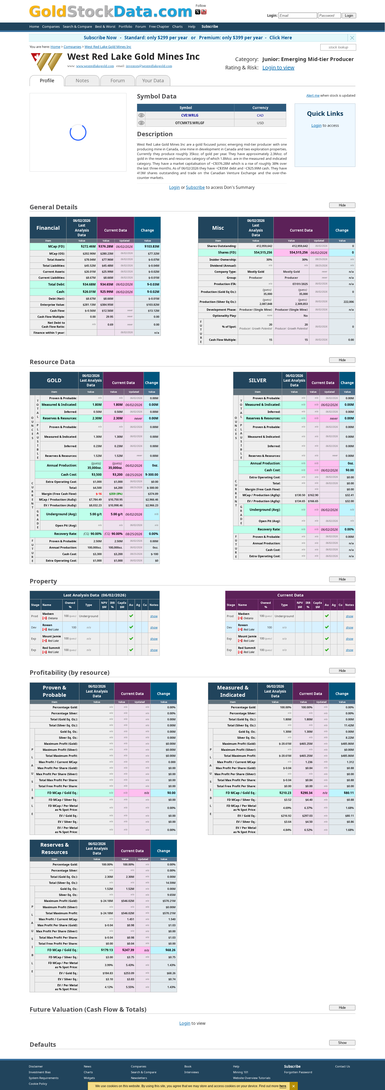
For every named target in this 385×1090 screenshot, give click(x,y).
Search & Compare (77, 26)
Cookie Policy (38, 1084)
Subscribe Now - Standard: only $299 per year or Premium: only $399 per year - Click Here (188, 38)
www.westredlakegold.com (95, 66)
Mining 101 (240, 1072)
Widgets (87, 1078)
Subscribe (195, 187)
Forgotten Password (298, 1072)
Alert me (313, 95)
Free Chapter (159, 26)
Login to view (278, 67)
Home (34, 26)
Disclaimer (36, 1066)
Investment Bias (40, 1072)
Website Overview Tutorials (251, 1078)
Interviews (190, 1072)
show (154, 616)
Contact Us (342, 1066)
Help (191, 26)
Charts (177, 26)
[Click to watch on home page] (141, 115)
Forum (140, 26)
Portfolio (125, 26)
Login (174, 187)
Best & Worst (105, 26)
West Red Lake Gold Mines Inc (108, 46)
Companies (51, 26)
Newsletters (139, 1078)
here (282, 1086)
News (85, 1066)
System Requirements (43, 1078)
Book (186, 1066)
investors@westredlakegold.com (149, 66)
